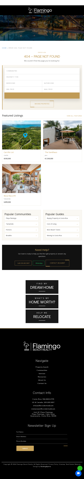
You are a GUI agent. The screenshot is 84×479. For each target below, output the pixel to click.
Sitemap (62, 464)
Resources (42, 377)
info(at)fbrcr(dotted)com (43, 406)
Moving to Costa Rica (54, 235)
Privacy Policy (53, 464)
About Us (42, 380)
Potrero (9, 230)
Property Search (42, 367)
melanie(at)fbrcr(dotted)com (43, 409)
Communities (42, 370)
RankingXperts (46, 466)
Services (42, 373)
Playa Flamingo (11, 218)
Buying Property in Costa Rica (57, 218)
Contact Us (42, 383)
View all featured (74, 116)
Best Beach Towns (53, 230)
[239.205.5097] (42, 2)
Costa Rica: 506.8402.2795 (43, 399)
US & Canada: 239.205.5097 (43, 402)
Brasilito (9, 235)
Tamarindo (10, 224)
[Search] (42, 95)
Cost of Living (51, 224)
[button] (78, 473)
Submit (25, 448)
